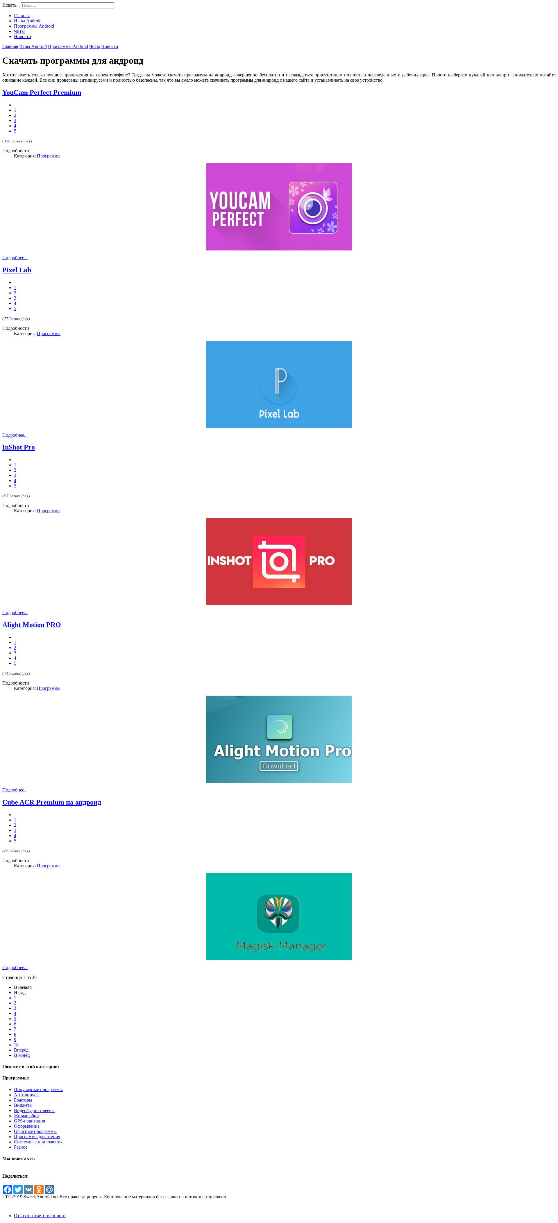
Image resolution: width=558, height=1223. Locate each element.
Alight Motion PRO (31, 624)
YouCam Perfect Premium (41, 92)
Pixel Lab (16, 270)
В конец (22, 1055)
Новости (109, 46)
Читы (94, 46)
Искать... (11, 5)
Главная (10, 46)
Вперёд (21, 1049)
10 (16, 1044)
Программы (48, 155)
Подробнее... (15, 257)
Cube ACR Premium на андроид (51, 802)
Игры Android (33, 46)
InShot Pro (18, 447)
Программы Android (68, 46)
